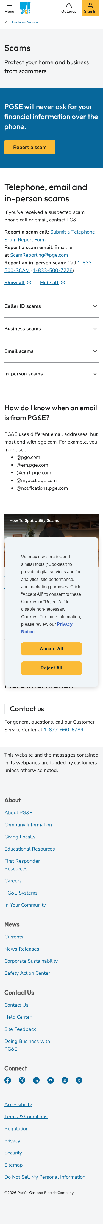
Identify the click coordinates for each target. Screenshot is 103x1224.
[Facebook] (7, 1080)
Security (13, 1153)
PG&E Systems (21, 893)
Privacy (12, 1140)
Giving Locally (19, 836)
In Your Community (25, 905)
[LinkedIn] (36, 1080)
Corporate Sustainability (31, 961)
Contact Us (16, 1005)
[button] (9, 8)
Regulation (16, 1128)
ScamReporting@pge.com (39, 255)
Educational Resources (29, 849)
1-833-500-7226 (53, 270)
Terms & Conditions (26, 1116)
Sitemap (13, 1165)
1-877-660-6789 (63, 729)
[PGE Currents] (79, 1080)
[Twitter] (22, 1080)
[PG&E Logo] (25, 8)
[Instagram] (64, 1080)
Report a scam (30, 147)
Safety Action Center (27, 973)
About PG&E (18, 812)
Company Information (28, 824)
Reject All (51, 668)
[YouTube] (50, 1080)
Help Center (17, 1017)
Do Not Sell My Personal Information (44, 1177)
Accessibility (18, 1104)
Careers (13, 880)
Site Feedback (20, 1029)
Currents (13, 937)
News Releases (21, 949)
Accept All (51, 648)
